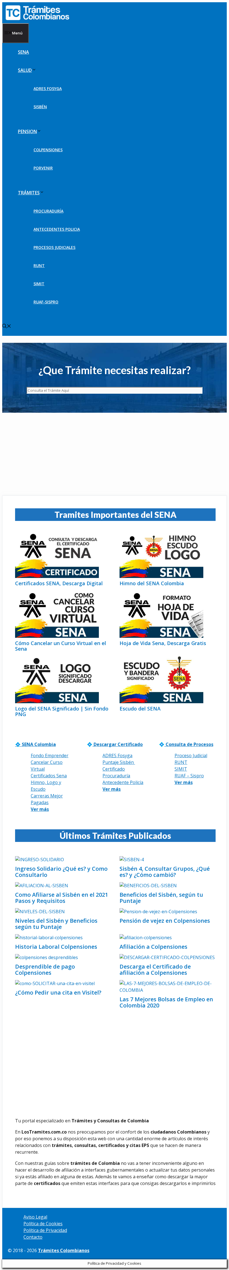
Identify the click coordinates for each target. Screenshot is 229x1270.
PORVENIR (43, 168)
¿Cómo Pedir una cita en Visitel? (58, 992)
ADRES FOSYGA (48, 88)
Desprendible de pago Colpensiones (45, 969)
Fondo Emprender (49, 755)
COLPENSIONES (48, 149)
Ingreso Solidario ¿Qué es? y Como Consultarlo (61, 872)
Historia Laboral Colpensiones (56, 946)
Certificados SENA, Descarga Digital (59, 583)
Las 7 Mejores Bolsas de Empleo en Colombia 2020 (166, 1002)
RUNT (39, 265)
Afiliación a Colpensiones (153, 946)
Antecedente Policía (122, 782)
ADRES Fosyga (117, 755)
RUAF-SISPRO (46, 301)
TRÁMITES (29, 193)
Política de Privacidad (45, 1230)
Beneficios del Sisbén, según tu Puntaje (161, 898)
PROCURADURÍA (48, 211)
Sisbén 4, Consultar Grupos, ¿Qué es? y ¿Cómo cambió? (165, 872)
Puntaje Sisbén (118, 762)
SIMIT (39, 283)
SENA (23, 52)
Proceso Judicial (191, 755)
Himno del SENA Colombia (152, 583)
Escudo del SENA (140, 708)
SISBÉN (40, 106)
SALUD (25, 70)
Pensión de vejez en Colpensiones (165, 920)
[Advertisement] (114, 454)
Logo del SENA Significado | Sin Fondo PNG (61, 711)
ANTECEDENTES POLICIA (57, 229)
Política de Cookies (43, 1224)
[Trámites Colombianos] (39, 12)
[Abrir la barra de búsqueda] (6, 327)
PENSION (27, 131)
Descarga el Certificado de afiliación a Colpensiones (155, 969)
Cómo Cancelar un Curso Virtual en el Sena (60, 646)
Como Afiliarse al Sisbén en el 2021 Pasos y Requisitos (61, 898)
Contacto (32, 1237)
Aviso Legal (35, 1217)
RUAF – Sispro (189, 776)
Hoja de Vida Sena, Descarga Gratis (163, 643)
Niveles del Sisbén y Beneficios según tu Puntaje (56, 924)
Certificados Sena (49, 776)
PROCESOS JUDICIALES (54, 247)
